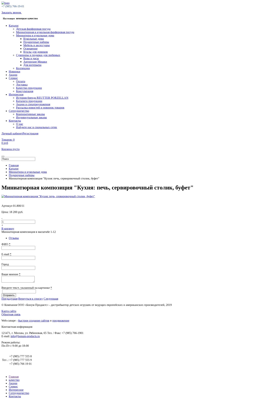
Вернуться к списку (30, 298)
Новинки (14, 71)
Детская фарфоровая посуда (33, 28)
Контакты (15, 120)
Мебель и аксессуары (36, 45)
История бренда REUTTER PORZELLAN (42, 97)
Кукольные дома (33, 38)
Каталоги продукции (29, 101)
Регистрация (30, 133)
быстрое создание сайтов (33, 320)
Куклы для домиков (35, 51)
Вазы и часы (31, 58)
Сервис (13, 78)
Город (5, 264)
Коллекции (23, 68)
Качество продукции (29, 87)
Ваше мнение (10, 274)
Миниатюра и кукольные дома (35, 35)
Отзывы (14, 238)
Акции (13, 74)
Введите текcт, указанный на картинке (26, 287)
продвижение (60, 320)
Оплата (20, 81)
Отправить (9, 295)
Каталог (14, 25)
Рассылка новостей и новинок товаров (40, 107)
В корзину (7, 228)
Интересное (16, 94)
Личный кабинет (12, 133)
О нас (19, 124)
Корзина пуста (10, 149)
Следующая (51, 298)
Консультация (24, 91)
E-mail (6, 254)
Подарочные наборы (36, 42)
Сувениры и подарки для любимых (38, 55)
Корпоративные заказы (30, 114)
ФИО (5, 244)
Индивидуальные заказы (31, 117)
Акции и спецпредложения (33, 104)
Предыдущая (9, 298)
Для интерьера (32, 64)
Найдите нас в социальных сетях (36, 127)
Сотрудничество (19, 110)
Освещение (30, 48)
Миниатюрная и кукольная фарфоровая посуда (45, 32)
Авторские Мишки (35, 61)
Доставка (22, 84)
